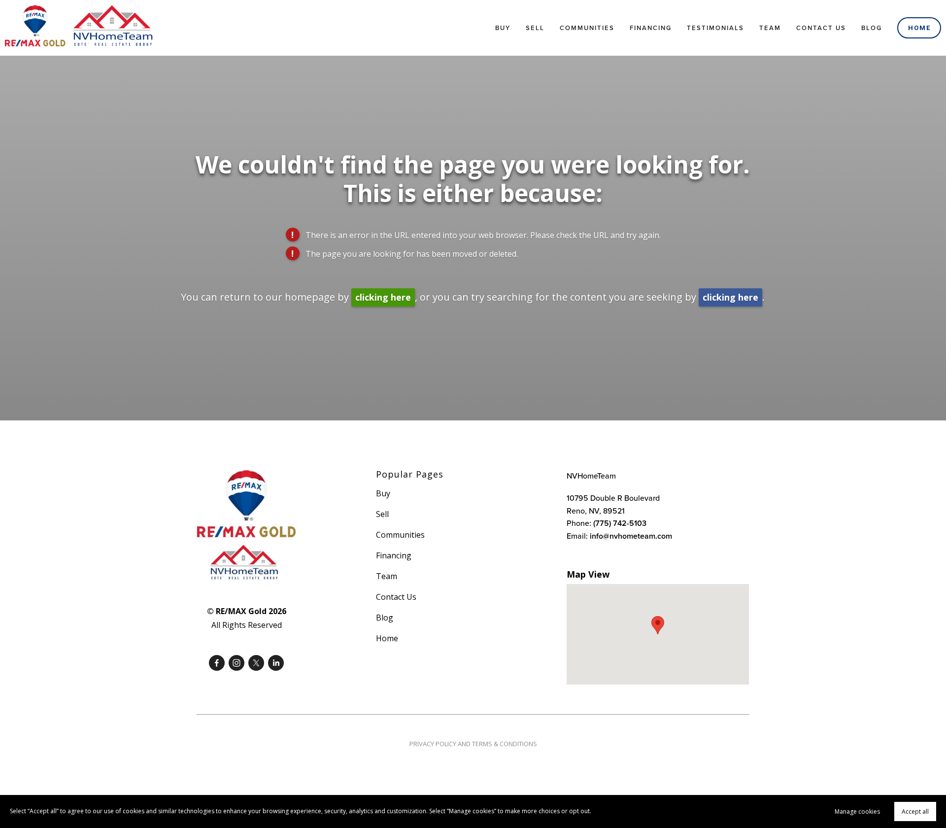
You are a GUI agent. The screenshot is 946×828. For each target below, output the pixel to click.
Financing (651, 28)
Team (770, 28)
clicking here (383, 297)
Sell (535, 28)
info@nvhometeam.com (631, 536)
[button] (657, 625)
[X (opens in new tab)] (256, 663)
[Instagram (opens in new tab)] (236, 663)
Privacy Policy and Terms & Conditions (473, 743)
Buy (502, 28)
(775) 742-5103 (619, 523)
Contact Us (821, 28)
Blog (871, 28)
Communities (587, 28)
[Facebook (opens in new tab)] (217, 663)
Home (919, 28)
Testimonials (715, 28)
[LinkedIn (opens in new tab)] (276, 663)
